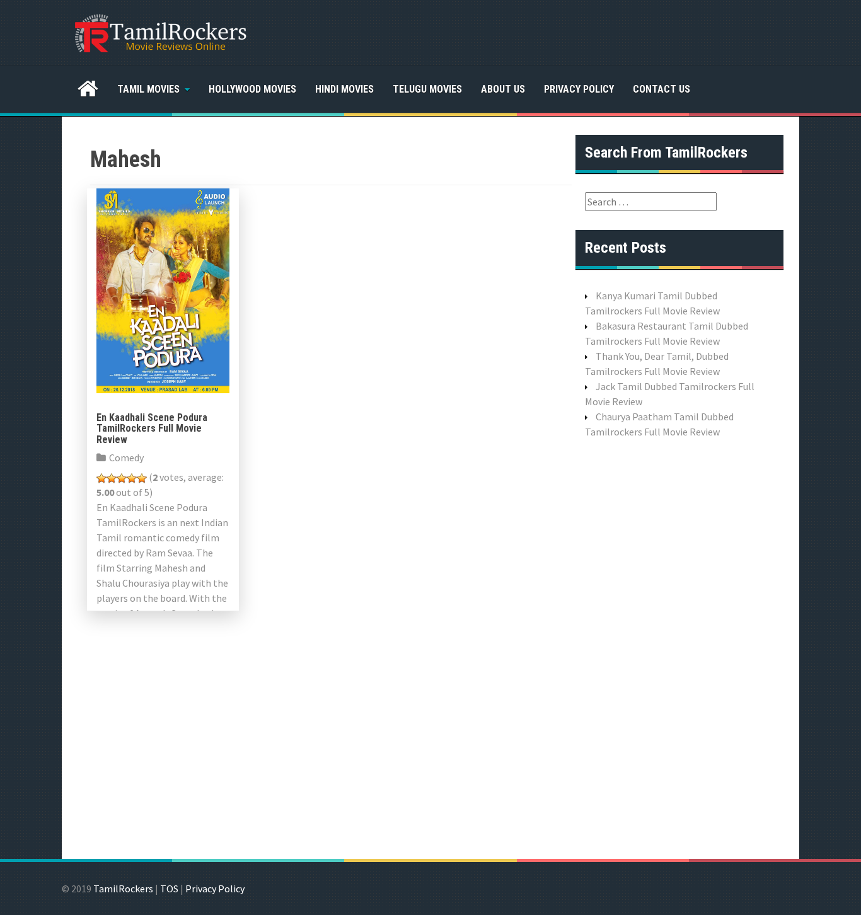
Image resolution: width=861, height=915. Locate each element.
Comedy (126, 457)
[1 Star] (101, 478)
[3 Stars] (122, 478)
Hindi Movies (344, 89)
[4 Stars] (132, 478)
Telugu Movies (427, 89)
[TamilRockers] (159, 31)
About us (503, 89)
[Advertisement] (679, 647)
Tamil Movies (148, 89)
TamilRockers (123, 888)
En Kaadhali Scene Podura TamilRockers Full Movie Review (151, 428)
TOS (169, 888)
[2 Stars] (112, 478)
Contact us (661, 89)
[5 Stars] (142, 478)
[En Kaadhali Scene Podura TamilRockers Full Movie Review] (162, 289)
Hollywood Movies (252, 89)
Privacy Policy (579, 89)
